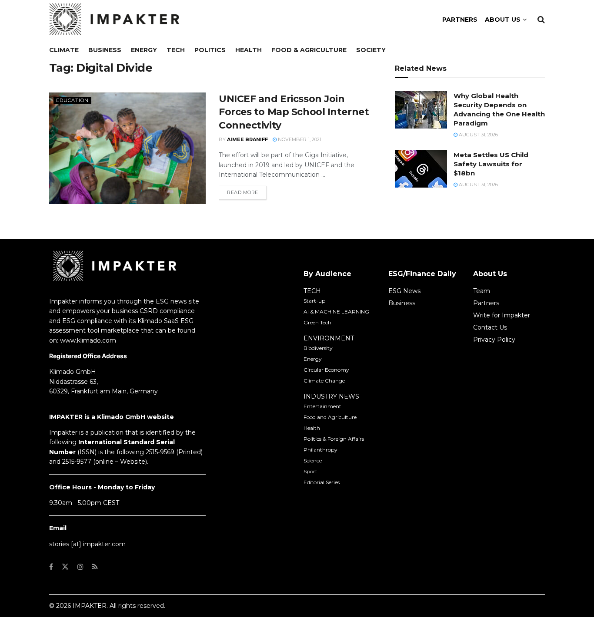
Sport (310, 471)
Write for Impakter (501, 315)
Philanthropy (320, 449)
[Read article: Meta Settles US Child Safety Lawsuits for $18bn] (421, 169)
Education (72, 100)
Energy (144, 50)
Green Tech (317, 322)
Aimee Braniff (247, 139)
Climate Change (324, 380)
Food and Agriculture (330, 417)
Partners (486, 303)
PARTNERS (459, 19)
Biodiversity (318, 348)
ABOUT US (503, 19)
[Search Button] (541, 19)
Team (481, 291)
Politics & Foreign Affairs (334, 439)
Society (371, 50)
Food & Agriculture (309, 50)
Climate (64, 50)
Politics (210, 50)
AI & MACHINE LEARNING (336, 311)
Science (313, 460)
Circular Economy (326, 369)
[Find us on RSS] (95, 567)
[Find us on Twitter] (65, 567)
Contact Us (490, 327)
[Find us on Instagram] (80, 567)
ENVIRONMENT (329, 338)
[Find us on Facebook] (51, 567)
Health (248, 50)
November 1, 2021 (299, 139)
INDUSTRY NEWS (331, 396)
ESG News (404, 291)
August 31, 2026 (477, 135)
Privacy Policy (494, 339)
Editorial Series (322, 482)
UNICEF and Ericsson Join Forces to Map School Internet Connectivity (294, 112)
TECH (312, 291)
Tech (176, 50)
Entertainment (322, 406)
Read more (247, 192)
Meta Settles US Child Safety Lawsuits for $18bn (491, 164)
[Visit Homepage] (114, 19)
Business (104, 50)
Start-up (314, 300)
